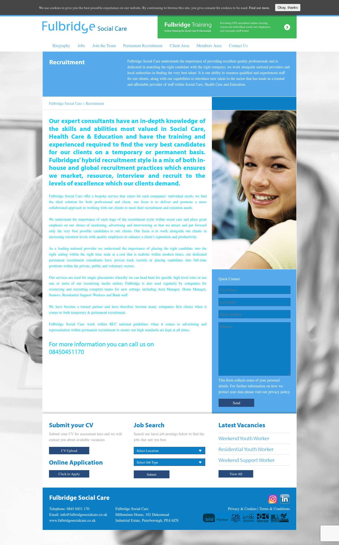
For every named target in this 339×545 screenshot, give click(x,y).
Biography (61, 45)
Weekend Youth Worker (243, 438)
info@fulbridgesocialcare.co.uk (83, 514)
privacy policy (278, 391)
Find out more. (259, 7)
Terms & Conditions (274, 508)
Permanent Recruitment (142, 45)
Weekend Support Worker (246, 460)
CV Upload (69, 450)
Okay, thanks (288, 8)
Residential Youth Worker (246, 449)
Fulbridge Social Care (65, 103)
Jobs (81, 45)
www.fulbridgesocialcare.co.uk (72, 520)
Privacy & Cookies (242, 508)
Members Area (209, 45)
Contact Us (238, 45)
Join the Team (104, 45)
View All (236, 473)
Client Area (179, 45)
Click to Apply (69, 473)
